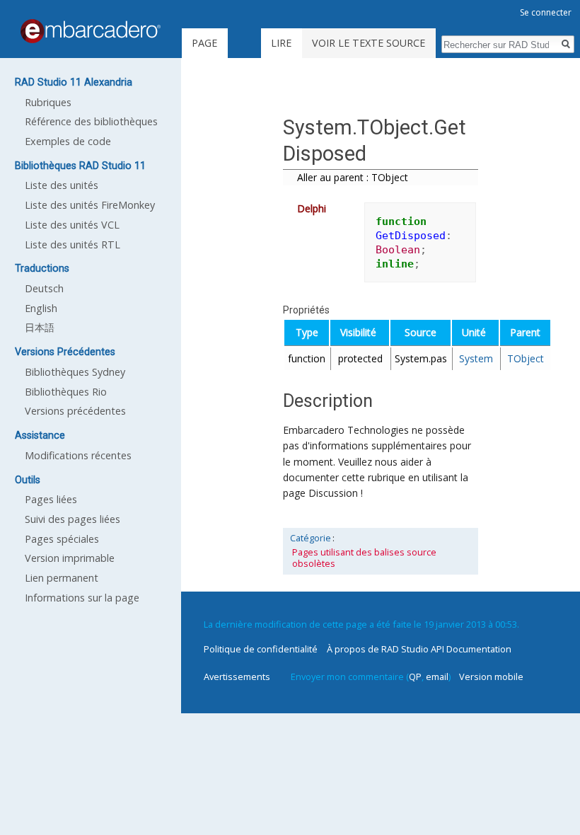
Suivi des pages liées (72, 519)
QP (415, 676)
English (41, 308)
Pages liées (51, 499)
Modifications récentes (78, 455)
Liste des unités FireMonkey (90, 205)
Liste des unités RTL (72, 244)
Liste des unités (61, 185)
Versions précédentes (75, 411)
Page (204, 43)
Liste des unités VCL (72, 224)
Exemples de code (68, 141)
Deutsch (44, 288)
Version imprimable (70, 558)
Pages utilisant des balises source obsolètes (364, 558)
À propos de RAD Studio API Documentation (419, 649)
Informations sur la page (82, 597)
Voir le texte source (368, 43)
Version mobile (491, 676)
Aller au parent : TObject (352, 177)
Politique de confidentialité (261, 649)
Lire (281, 43)
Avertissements (237, 676)
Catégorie (310, 538)
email (437, 676)
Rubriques (48, 102)
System (476, 358)
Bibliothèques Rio (66, 391)
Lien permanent (61, 577)
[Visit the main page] (90, 31)
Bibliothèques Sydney (75, 372)
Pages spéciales (62, 539)
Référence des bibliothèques (91, 121)
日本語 (39, 327)
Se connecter (546, 12)
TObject (525, 358)
